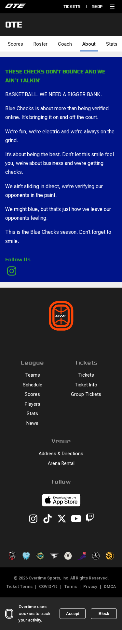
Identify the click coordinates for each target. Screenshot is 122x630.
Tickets (71, 6)
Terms (70, 586)
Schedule (32, 385)
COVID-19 (48, 586)
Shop (97, 6)
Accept (72, 613)
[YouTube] (76, 519)
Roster (40, 44)
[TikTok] (47, 519)
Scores (15, 44)
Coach (65, 44)
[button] (112, 6)
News (32, 423)
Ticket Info (86, 385)
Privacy (90, 586)
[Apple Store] (61, 501)
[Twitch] (90, 519)
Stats (111, 44)
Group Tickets (86, 394)
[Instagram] (33, 519)
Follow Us (18, 259)
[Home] (28, 6)
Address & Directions (61, 454)
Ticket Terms (19, 586)
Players (32, 404)
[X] (62, 519)
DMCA (110, 586)
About (89, 44)
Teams (32, 375)
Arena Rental (61, 463)
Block (104, 613)
